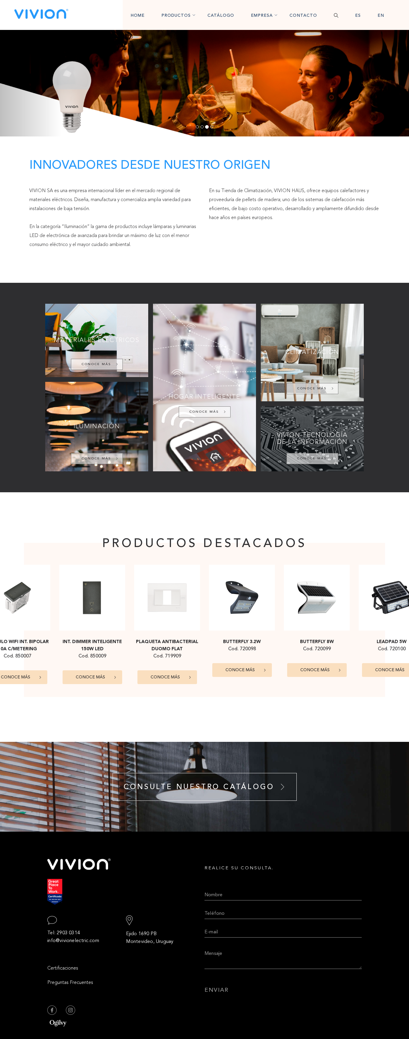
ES (358, 15)
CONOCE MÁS (96, 364)
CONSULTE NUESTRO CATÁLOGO (199, 787)
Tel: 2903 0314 (63, 933)
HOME (138, 15)
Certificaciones (62, 968)
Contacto (303, 15)
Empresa (262, 15)
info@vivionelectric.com (73, 940)
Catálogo (220, 15)
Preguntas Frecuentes (70, 982)
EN (381, 15)
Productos (176, 15)
